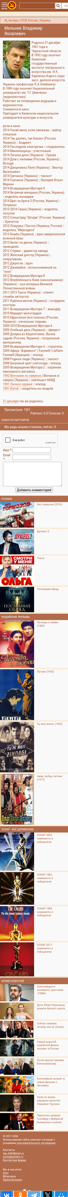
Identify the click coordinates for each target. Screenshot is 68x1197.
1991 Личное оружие (17, 384)
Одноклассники (12, 1179)
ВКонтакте (9, 1176)
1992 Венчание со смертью (22, 376)
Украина (45, 20)
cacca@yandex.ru (13, 1156)
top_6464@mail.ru (13, 1153)
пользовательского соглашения (36, 1143)
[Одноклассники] (20, 1194)
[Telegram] (34, 1194)
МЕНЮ (4, 8)
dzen (6, 1173)
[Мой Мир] (61, 1194)
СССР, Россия (29, 20)
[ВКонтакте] (6, 1194)
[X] (47, 1194)
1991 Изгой (11, 388)
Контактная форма (14, 1160)
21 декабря (10, 401)
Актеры (13, 20)
